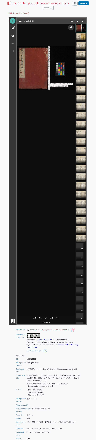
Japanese (83, 3)
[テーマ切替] (75, 3)
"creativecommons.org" (44, 339)
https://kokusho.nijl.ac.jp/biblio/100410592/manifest (50, 330)
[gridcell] (38, 3)
